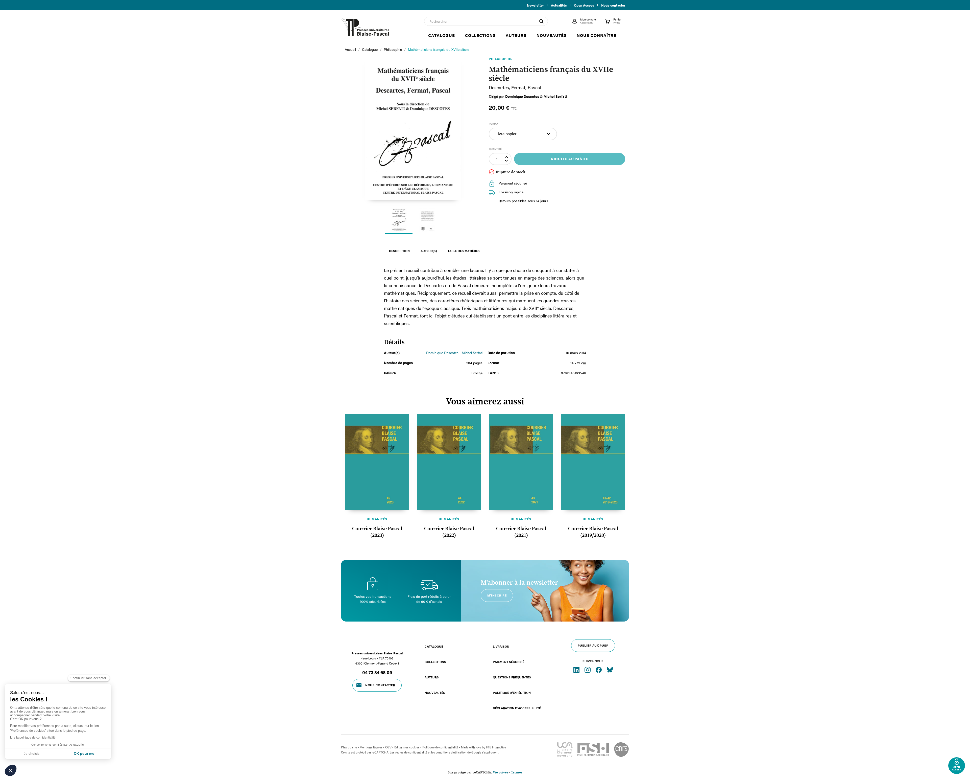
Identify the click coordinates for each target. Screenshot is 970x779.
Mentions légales (371, 747)
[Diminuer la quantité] (507, 162)
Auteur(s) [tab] (429, 251)
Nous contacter (613, 5)
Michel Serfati (472, 352)
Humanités (377, 519)
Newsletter (535, 5)
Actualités (559, 5)
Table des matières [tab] (464, 251)
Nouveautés (435, 693)
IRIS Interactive (496, 747)
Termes (516, 772)
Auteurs (432, 677)
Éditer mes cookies (407, 747)
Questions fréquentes (512, 677)
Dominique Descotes (442, 352)
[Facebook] (599, 670)
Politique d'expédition (512, 693)
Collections (435, 662)
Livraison (501, 646)
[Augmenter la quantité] (507, 156)
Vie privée (500, 772)
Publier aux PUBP (593, 645)
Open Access (584, 5)
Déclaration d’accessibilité (517, 708)
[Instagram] (588, 670)
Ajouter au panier (570, 158)
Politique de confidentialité (440, 747)
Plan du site (349, 747)
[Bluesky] (610, 670)
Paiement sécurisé (508, 662)
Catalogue (434, 646)
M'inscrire (496, 595)
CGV (388, 747)
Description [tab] (399, 251)
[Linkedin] (576, 670)
